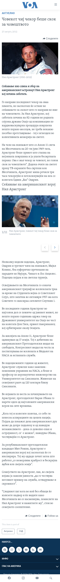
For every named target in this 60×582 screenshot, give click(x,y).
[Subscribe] (40, 550)
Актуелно (8, 13)
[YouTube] (37, 578)
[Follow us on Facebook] (5, 550)
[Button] (50, 39)
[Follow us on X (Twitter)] (19, 550)
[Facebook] (9, 578)
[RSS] (33, 550)
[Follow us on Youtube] (26, 550)
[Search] (51, 578)
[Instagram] (23, 578)
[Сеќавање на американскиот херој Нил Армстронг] (30, 211)
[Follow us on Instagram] (12, 550)
